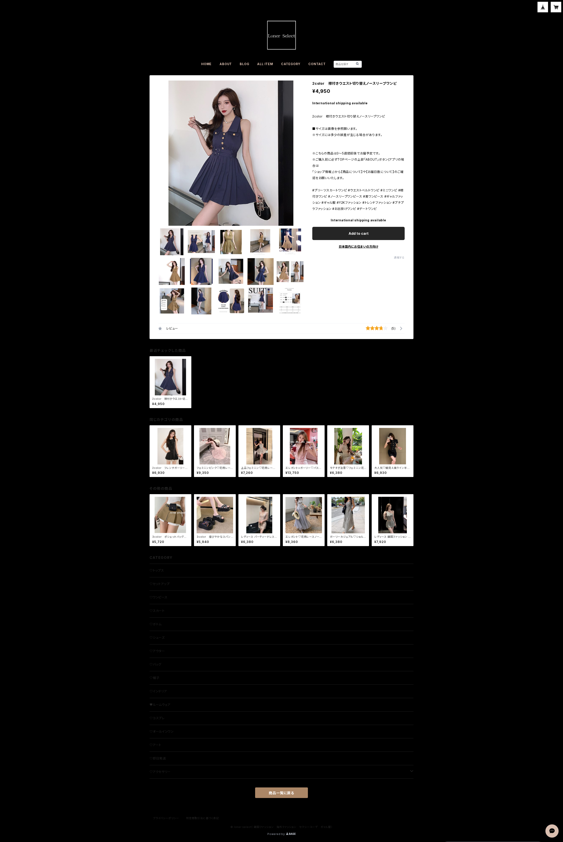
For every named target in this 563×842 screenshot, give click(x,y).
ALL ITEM (265, 64)
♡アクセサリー (160, 772)
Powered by (276, 834)
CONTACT (317, 64)
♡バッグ (155, 664)
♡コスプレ (157, 718)
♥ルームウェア (160, 704)
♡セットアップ (160, 584)
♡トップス (157, 570)
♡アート (155, 745)
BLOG (244, 64)
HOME (206, 64)
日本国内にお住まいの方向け (358, 246)
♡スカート (157, 611)
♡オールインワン (161, 731)
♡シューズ (157, 637)
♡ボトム (156, 624)
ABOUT (225, 64)
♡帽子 (154, 678)
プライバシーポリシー (166, 818)
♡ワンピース (159, 597)
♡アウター (157, 651)
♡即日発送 (158, 758)
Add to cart (359, 233)
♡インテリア (158, 691)
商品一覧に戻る (281, 793)
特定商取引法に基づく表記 (202, 818)
